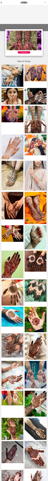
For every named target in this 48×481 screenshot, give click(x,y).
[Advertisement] (24, 14)
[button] (1, 2)
